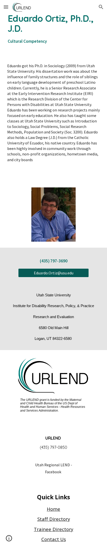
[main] (53, 29)
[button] (6, 7)
